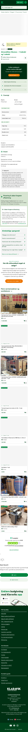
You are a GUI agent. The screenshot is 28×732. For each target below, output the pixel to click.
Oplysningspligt (5, 657)
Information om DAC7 (6, 665)
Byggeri (12, 12)
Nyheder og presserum (6, 683)
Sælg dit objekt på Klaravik (7, 619)
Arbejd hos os (4, 680)
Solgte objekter (5, 12)
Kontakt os (3, 677)
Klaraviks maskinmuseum (7, 660)
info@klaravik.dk (22, 223)
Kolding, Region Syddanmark (9, 57)
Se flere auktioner (11, 45)
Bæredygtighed (5, 668)
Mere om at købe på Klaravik (9, 254)
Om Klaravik (4, 649)
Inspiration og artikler (6, 632)
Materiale (20, 729)
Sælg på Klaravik (13, 75)
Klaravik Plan (4, 662)
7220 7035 (4, 223)
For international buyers (7, 637)
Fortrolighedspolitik (6, 652)
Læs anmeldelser (14, 550)
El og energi (19, 12)
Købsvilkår (3, 613)
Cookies (3, 655)
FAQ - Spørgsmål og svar (7, 621)
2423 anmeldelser (18, 545)
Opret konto (15, 579)
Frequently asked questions (7, 634)
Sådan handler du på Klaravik (8, 616)
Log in (14, 575)
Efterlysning (4, 639)
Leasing (3, 626)
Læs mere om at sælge (13, 281)
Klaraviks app (4, 629)
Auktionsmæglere (5, 624)
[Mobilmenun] (25, 2)
